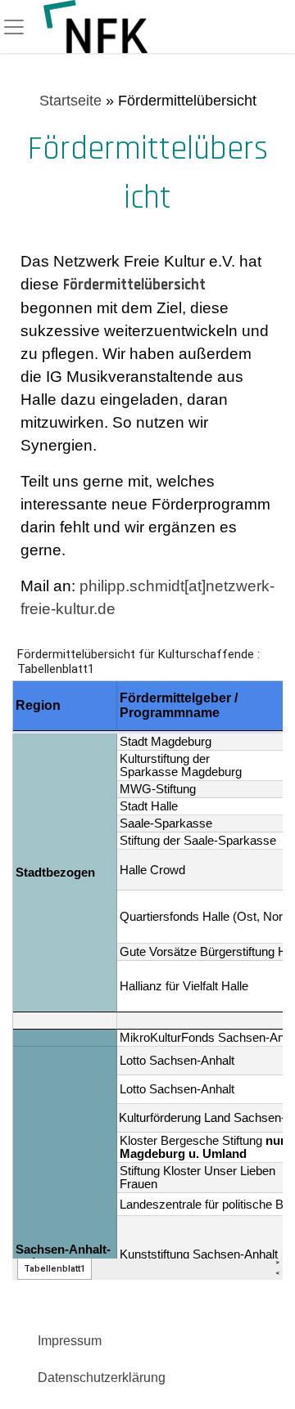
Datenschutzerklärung (102, 1377)
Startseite (70, 100)
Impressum (70, 1341)
